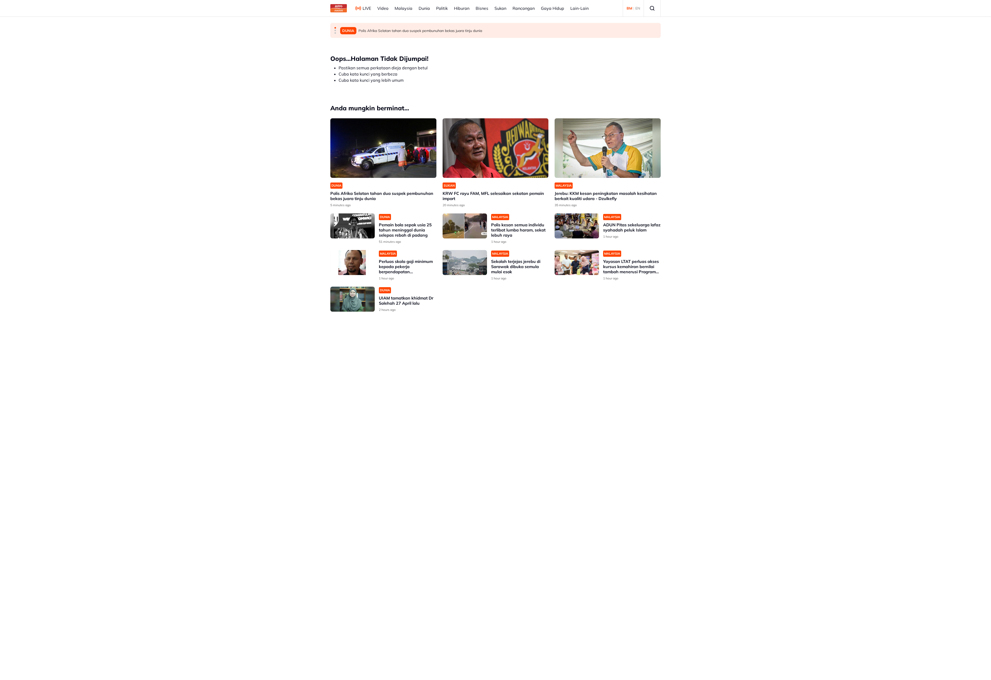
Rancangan (524, 8)
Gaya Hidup (552, 8)
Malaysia (403, 8)
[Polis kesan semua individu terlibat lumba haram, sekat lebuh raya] (465, 225)
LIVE (367, 8)
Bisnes (482, 8)
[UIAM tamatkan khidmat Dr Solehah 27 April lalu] (352, 299)
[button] (335, 28)
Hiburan (461, 8)
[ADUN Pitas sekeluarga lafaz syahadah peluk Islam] (577, 225)
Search (652, 8)
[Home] (338, 8)
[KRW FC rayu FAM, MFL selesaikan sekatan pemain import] (496, 148)
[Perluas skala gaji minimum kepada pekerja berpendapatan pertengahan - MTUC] (352, 262)
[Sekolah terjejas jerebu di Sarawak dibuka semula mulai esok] (465, 262)
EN (637, 8)
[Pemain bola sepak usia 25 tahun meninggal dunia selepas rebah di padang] (352, 225)
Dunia (424, 8)
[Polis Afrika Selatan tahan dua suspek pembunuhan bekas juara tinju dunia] (383, 148)
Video (382, 8)
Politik (442, 8)
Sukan (500, 8)
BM (629, 8)
